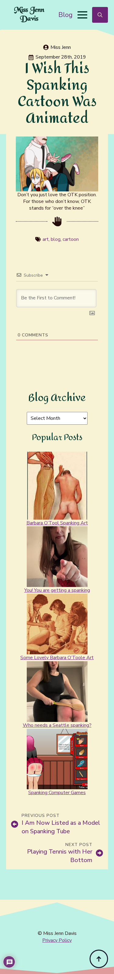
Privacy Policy (57, 940)
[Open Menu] (82, 15)
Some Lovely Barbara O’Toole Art (57, 657)
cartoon (71, 239)
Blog (65, 14)
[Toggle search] (100, 15)
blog (55, 239)
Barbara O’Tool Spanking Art (57, 523)
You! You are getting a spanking (57, 590)
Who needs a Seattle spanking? (57, 725)
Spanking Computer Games (57, 792)
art (46, 239)
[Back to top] (99, 959)
